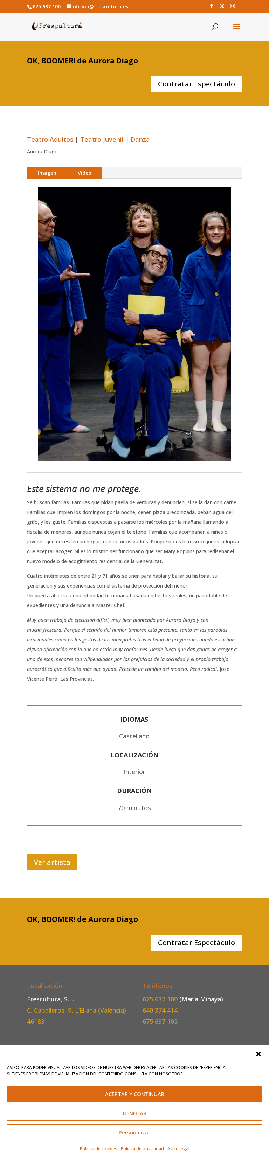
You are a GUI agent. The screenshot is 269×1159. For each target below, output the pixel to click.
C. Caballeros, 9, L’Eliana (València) (76, 1010)
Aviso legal (178, 1149)
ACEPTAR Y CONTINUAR (134, 1093)
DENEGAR (134, 1113)
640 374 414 (160, 1010)
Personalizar (134, 1132)
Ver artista (52, 862)
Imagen (47, 172)
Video (84, 172)
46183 (35, 1021)
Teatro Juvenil (102, 139)
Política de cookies (98, 1149)
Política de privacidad (142, 1149)
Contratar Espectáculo (196, 84)
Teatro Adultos (50, 139)
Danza (140, 139)
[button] (258, 1053)
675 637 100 (161, 999)
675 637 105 (160, 1021)
